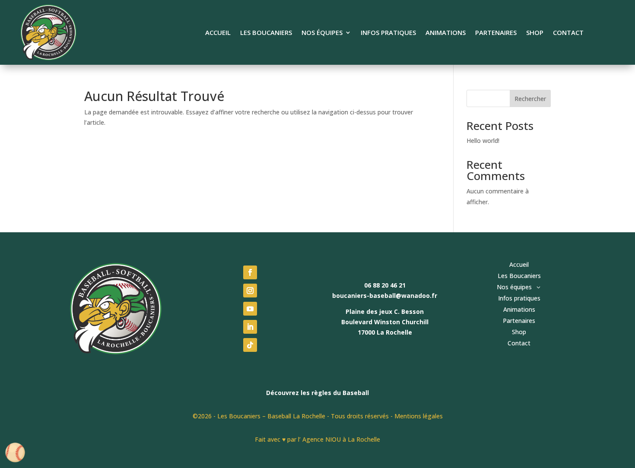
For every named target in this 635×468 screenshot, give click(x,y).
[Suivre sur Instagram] (250, 290)
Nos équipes (322, 33)
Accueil (218, 33)
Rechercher (530, 99)
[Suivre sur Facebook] (250, 272)
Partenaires (496, 33)
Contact (568, 33)
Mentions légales (418, 416)
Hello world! (483, 140)
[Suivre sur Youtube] (250, 309)
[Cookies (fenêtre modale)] (15, 453)
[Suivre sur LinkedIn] (250, 327)
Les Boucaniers (266, 33)
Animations (445, 33)
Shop (534, 33)
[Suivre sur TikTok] (250, 345)
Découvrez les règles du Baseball (317, 393)
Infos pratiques (388, 33)
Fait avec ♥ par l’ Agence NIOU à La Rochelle (317, 439)
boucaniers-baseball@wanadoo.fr (384, 295)
